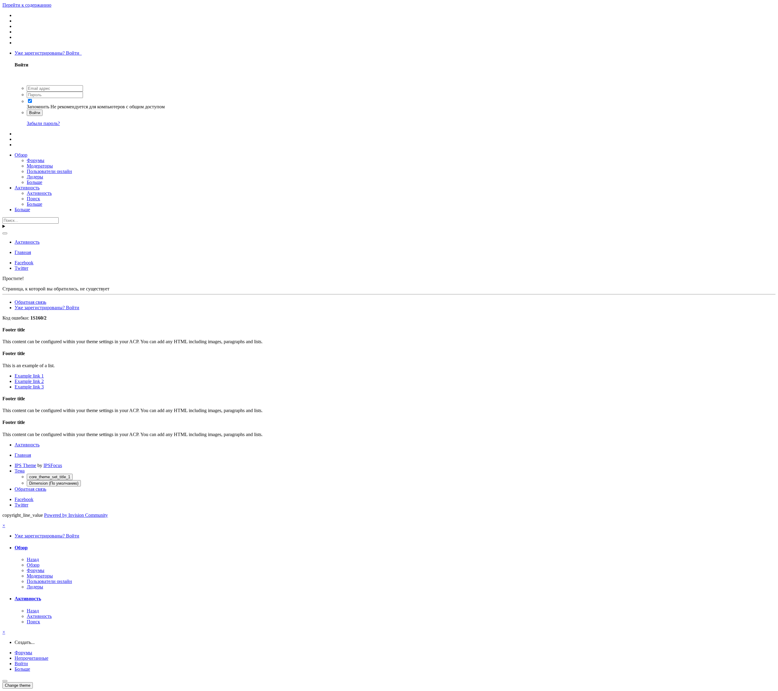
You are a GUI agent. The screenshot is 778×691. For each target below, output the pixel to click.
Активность (27, 187)
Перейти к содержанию (26, 5)
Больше (34, 182)
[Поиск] (4, 233)
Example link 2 (29, 381)
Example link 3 (29, 386)
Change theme (17, 685)
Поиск (33, 198)
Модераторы (40, 165)
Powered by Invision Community (76, 515)
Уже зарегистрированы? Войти (48, 53)
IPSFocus (52, 465)
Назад (33, 559)
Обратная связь (30, 302)
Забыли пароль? (43, 123)
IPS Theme (25, 465)
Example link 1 (29, 375)
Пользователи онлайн (49, 171)
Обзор (21, 155)
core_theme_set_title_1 (49, 477)
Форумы (35, 160)
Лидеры (35, 176)
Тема (20, 470)
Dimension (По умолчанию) (53, 483)
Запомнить (38, 106)
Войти (34, 112)
